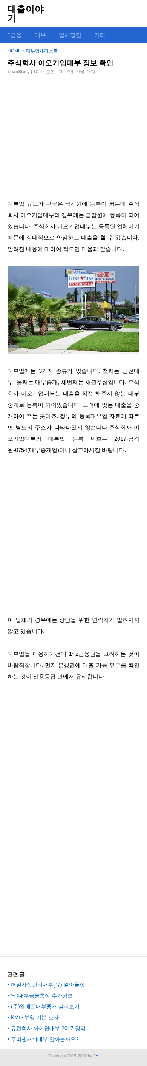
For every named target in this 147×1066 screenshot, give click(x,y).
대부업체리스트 (42, 51)
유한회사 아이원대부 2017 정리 (48, 1028)
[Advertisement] (73, 134)
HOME (14, 51)
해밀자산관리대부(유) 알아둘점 (48, 984)
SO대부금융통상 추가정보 (42, 995)
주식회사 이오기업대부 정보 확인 (60, 63)
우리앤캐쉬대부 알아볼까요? (45, 1039)
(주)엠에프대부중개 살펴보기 (45, 1006)
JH (96, 1056)
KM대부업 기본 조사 (35, 1017)
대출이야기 (26, 13)
